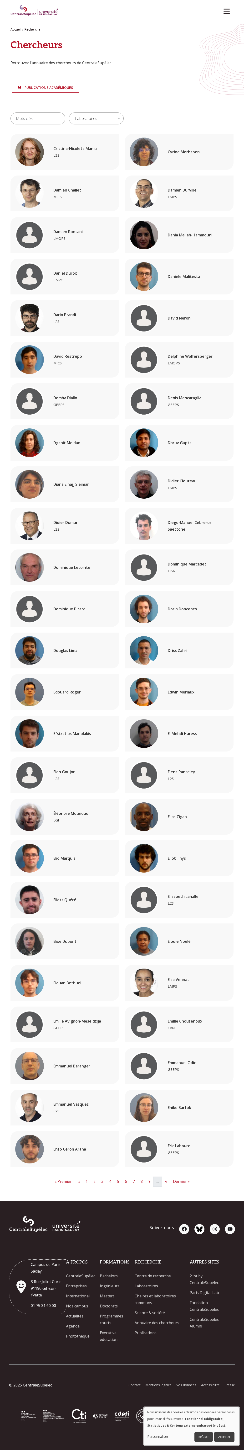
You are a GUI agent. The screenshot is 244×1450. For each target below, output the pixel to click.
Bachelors (109, 1276)
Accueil (15, 29)
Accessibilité (210, 1385)
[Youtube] (230, 1229)
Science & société (150, 1312)
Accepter (224, 1437)
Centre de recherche (153, 1276)
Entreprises (76, 1286)
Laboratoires (146, 1286)
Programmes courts (111, 1319)
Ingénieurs (109, 1286)
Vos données (186, 1385)
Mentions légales (158, 1385)
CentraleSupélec (80, 1276)
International (78, 1296)
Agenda (73, 1326)
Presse (229, 1385)
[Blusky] (199, 1229)
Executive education (108, 1336)
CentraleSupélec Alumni (204, 1323)
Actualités (74, 1316)
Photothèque (78, 1336)
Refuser (203, 1437)
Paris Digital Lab (204, 1292)
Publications (146, 1332)
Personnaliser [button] (157, 1436)
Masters (107, 1296)
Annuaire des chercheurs (157, 1322)
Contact (134, 1385)
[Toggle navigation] (228, 10)
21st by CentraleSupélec (204, 1279)
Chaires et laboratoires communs (155, 1299)
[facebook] (184, 1229)
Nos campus (77, 1306)
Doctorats (109, 1306)
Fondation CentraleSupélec (204, 1306)
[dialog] (191, 1426)
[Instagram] (215, 1229)
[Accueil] (34, 11)
